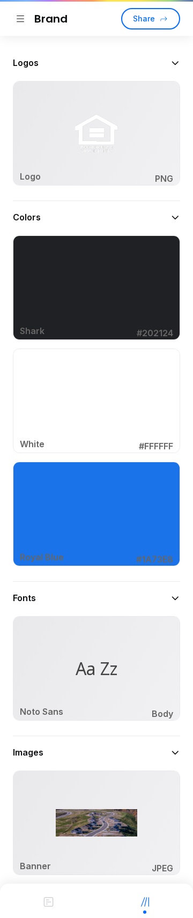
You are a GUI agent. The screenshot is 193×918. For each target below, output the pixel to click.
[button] (96, 62)
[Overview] (48, 901)
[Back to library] (20, 18)
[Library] (144, 901)
